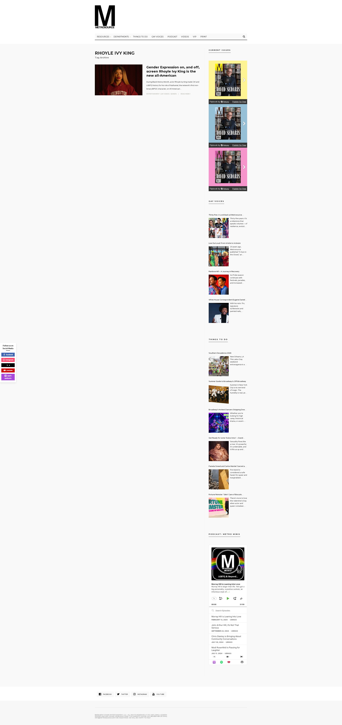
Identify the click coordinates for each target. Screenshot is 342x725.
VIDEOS (185, 37)
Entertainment (153, 94)
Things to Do (140, 37)
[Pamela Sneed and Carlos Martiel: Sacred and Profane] (219, 479)
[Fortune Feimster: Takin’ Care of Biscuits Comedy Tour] (219, 508)
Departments (121, 37)
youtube (9, 370)
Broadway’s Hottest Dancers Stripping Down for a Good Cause (227, 410)
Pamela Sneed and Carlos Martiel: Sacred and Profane (228, 466)
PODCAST (172, 37)
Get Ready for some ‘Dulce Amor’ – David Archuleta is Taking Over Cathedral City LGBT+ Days (228, 438)
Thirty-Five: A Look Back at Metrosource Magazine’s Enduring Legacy (225, 215)
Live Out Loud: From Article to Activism (225, 243)
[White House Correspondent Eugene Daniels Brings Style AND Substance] (219, 313)
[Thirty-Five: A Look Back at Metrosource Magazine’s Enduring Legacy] (219, 228)
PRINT (203, 37)
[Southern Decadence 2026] (219, 366)
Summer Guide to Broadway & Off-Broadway (227, 381)
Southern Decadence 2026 (220, 353)
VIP (194, 37)
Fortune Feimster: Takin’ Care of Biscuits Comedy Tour (225, 495)
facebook (9, 354)
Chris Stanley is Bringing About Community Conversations (226, 637)
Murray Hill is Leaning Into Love (226, 616)
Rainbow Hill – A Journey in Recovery (224, 271)
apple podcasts (8, 377)
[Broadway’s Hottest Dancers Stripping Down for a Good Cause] (219, 423)
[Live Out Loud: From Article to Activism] (219, 256)
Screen (174, 94)
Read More (185, 94)
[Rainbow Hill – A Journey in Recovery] (219, 285)
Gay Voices (158, 37)
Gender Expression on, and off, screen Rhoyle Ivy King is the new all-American (173, 71)
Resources (103, 37)
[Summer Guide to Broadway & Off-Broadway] (219, 394)
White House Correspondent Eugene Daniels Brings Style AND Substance (227, 300)
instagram (9, 360)
